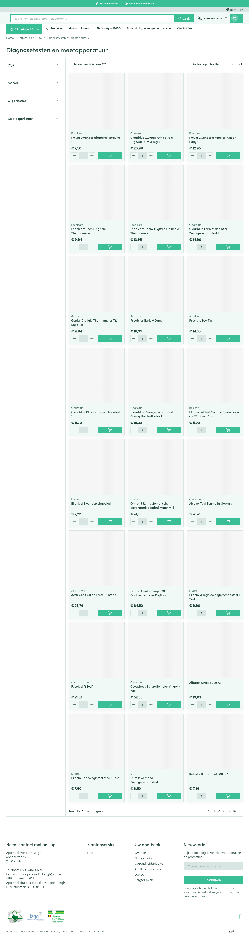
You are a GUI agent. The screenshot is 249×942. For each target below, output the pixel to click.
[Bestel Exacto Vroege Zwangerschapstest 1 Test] (228, 613)
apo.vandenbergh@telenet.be (46, 874)
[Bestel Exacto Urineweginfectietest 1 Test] (110, 796)
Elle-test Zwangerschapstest (91, 503)
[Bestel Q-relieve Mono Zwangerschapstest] (169, 796)
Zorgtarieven (144, 880)
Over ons (141, 852)
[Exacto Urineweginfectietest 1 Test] (96, 741)
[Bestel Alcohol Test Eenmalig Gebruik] (228, 521)
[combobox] (92, 18)
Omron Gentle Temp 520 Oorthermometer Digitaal (148, 593)
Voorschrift (142, 874)
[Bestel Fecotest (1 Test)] (110, 704)
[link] (209, 810)
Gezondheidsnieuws (149, 863)
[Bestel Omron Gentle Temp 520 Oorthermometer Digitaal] (169, 613)
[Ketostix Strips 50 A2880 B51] (215, 741)
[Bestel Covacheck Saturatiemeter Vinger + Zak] (169, 704)
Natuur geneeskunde (31, 93)
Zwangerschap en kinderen (31, 73)
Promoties (16, 37)
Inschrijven (213, 880)
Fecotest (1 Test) (82, 686)
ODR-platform (98, 931)
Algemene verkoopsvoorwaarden (27, 931)
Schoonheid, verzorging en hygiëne (31, 48)
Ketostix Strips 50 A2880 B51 (208, 774)
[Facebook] (240, 916)
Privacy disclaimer (62, 931)
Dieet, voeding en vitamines (31, 60)
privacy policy (198, 896)
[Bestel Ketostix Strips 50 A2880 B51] (228, 796)
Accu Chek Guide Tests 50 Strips (93, 595)
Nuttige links (143, 858)
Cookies (81, 931)
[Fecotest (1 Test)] (96, 650)
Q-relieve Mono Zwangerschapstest (144, 779)
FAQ (90, 852)
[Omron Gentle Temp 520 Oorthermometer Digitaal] (156, 558)
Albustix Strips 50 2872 (205, 682)
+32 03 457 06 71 (31, 869)
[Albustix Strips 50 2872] (215, 650)
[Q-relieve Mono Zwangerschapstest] (156, 741)
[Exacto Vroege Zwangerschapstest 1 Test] (215, 558)
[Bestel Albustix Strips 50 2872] (228, 704)
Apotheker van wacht (150, 869)
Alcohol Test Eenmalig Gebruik (210, 503)
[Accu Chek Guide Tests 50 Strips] (96, 558)
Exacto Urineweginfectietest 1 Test (95, 777)
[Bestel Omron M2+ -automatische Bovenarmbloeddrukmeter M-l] (169, 521)
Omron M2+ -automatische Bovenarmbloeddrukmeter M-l (152, 505)
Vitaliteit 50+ (31, 83)
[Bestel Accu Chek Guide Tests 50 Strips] (110, 613)
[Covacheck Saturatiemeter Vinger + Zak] (156, 650)
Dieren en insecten (31, 112)
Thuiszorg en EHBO (31, 102)
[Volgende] (240, 810)
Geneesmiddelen (31, 121)
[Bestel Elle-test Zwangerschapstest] (110, 521)
